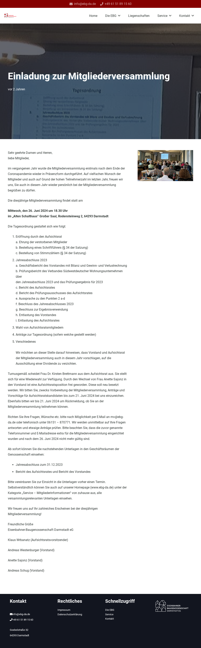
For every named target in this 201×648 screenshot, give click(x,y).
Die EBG (109, 609)
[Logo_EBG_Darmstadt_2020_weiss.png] (172, 606)
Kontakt (109, 618)
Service (109, 614)
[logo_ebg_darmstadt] (10, 16)
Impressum (64, 609)
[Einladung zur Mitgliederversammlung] (165, 153)
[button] (119, 15)
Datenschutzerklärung (70, 614)
